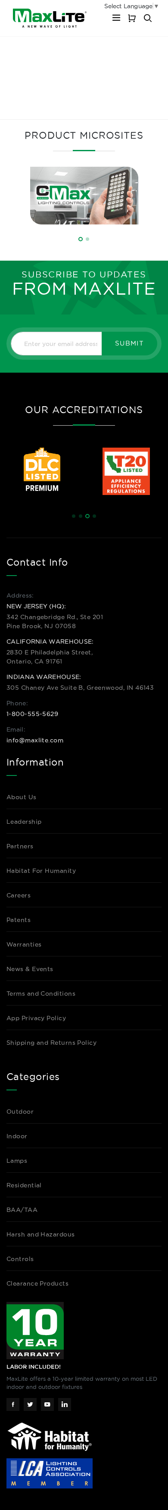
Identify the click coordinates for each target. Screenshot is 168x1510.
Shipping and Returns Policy (51, 1042)
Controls (20, 1258)
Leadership (24, 821)
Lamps (16, 1160)
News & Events (29, 968)
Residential (24, 1185)
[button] (80, 239)
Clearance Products (37, 1283)
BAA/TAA (21, 1209)
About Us (21, 797)
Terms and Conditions (40, 993)
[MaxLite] (50, 18)
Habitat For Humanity (41, 870)
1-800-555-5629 (32, 713)
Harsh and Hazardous (40, 1234)
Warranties (24, 944)
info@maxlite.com (34, 740)
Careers (18, 895)
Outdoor (20, 1111)
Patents (18, 919)
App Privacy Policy (36, 1018)
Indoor (17, 1136)
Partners (20, 846)
